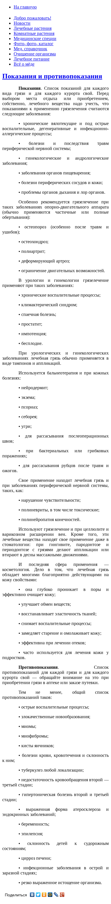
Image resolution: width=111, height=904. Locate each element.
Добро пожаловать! (32, 18)
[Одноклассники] (44, 894)
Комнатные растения (34, 33)
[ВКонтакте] (32, 894)
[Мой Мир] (50, 894)
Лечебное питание (32, 59)
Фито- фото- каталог (34, 43)
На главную (25, 7)
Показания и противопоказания (52, 76)
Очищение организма (35, 53)
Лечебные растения (33, 28)
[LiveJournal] (56, 894)
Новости (22, 23)
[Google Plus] (62, 894)
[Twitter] (38, 894)
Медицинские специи (35, 38)
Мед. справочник (30, 48)
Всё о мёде (24, 64)
